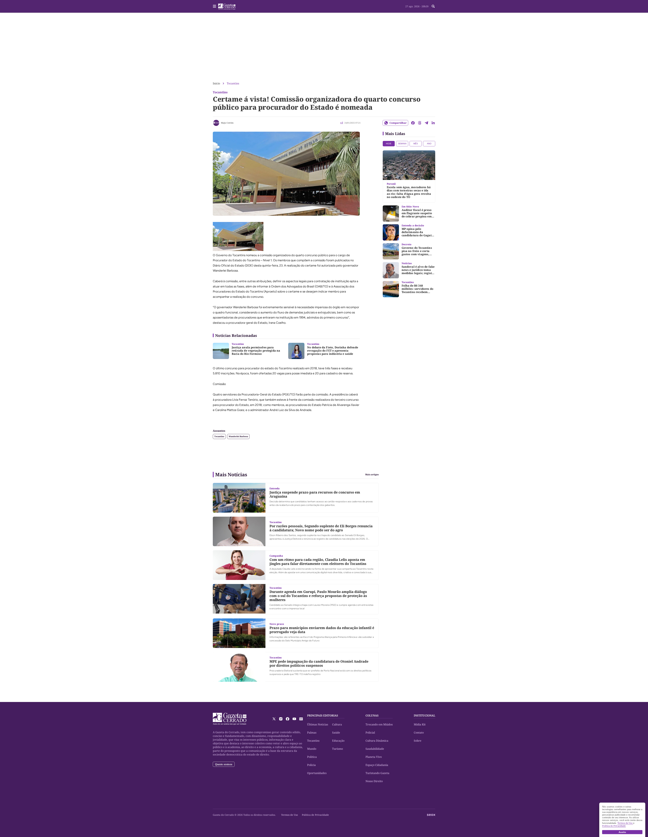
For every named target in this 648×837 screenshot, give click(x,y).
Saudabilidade (375, 749)
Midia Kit (420, 724)
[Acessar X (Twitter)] (274, 719)
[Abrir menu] (214, 6)
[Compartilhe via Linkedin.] (433, 123)
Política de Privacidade (315, 814)
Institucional (424, 715)
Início (216, 83)
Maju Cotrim (227, 122)
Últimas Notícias (317, 724)
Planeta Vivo (374, 757)
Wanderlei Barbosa (238, 436)
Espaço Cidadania (377, 765)
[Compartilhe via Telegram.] (426, 123)
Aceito (622, 832)
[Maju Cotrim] (216, 122)
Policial (370, 732)
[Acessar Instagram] (281, 719)
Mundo (311, 749)
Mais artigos (372, 474)
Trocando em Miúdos (379, 724)
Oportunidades (317, 773)
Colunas (372, 715)
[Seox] (431, 815)
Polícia (311, 765)
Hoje (388, 143)
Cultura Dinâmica (377, 740)
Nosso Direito (374, 781)
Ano (429, 143)
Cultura (337, 724)
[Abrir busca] (433, 6)
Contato (419, 732)
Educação (338, 740)
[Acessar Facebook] (288, 719)
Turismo (337, 749)
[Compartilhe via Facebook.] (413, 123)
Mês (415, 143)
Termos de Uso (289, 814)
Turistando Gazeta (377, 773)
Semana (402, 143)
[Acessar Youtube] (294, 719)
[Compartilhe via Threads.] (420, 123)
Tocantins (233, 83)
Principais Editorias (322, 715)
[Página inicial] (229, 719)
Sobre (417, 740)
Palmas (311, 732)
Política (312, 757)
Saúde (336, 732)
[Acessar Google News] (301, 719)
